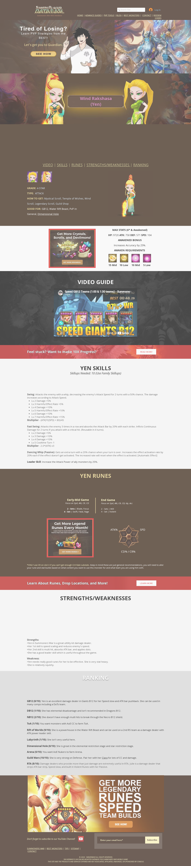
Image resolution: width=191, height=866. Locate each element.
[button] (138, 377)
